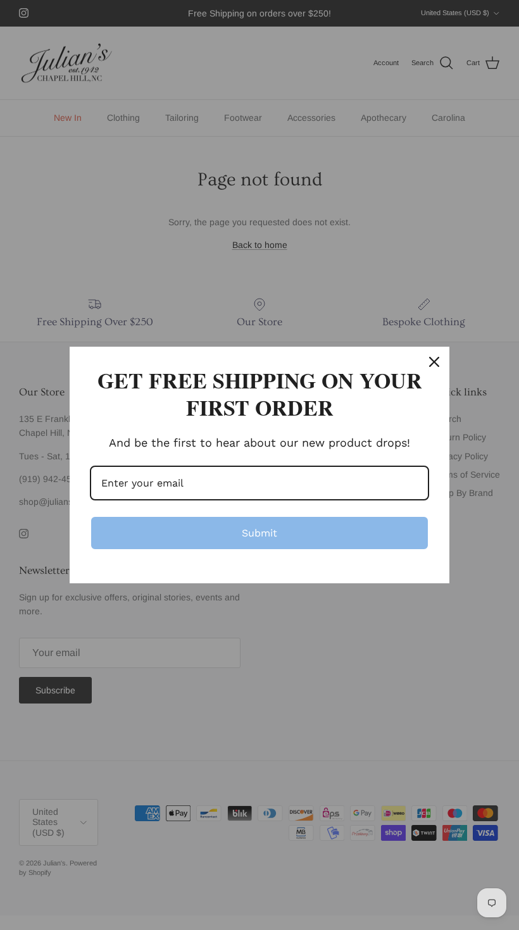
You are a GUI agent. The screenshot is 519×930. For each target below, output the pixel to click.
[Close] (434, 362)
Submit (259, 533)
